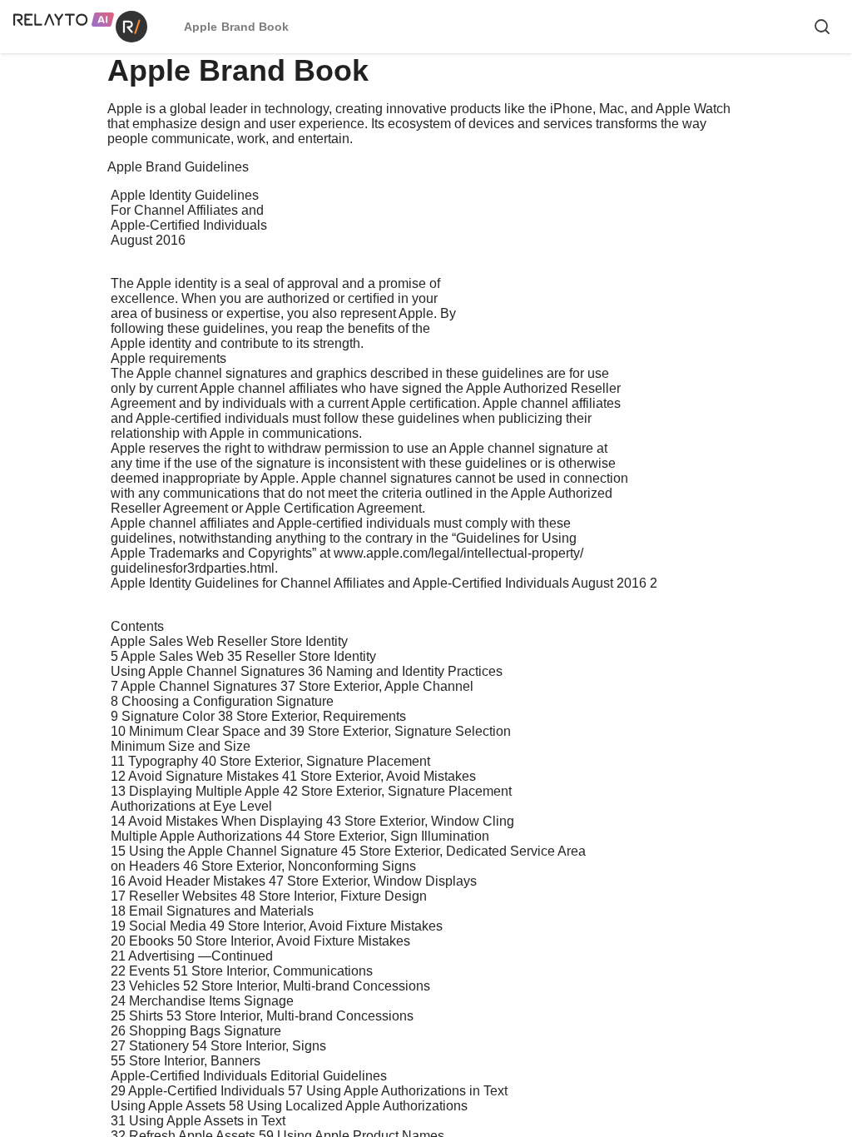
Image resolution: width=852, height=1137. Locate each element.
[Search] (822, 26)
